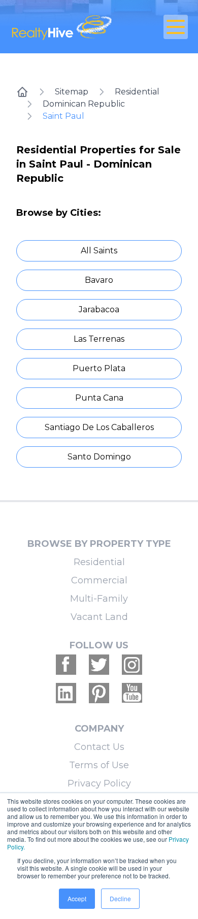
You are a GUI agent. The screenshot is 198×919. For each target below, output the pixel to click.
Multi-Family (99, 598)
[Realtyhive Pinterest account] (99, 693)
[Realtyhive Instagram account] (132, 664)
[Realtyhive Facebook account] (66, 664)
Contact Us (99, 746)
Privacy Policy (99, 783)
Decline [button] (120, 898)
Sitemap (71, 91)
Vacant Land (99, 616)
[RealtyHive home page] (69, 26)
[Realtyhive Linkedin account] (66, 693)
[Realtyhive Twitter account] (99, 664)
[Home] (22, 92)
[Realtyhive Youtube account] (132, 693)
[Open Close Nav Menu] (175, 27)
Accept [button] (77, 898)
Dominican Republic (84, 104)
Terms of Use (99, 765)
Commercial (99, 580)
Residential (137, 91)
